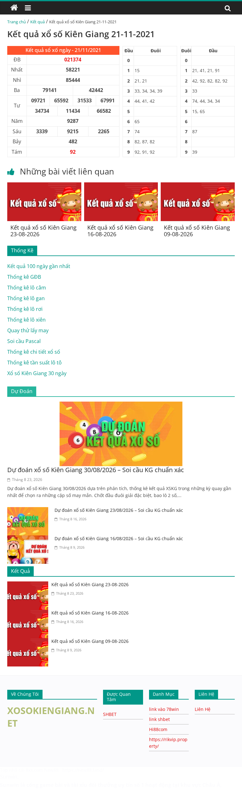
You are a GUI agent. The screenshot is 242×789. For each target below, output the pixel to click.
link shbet (159, 719)
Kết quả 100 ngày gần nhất (38, 266)
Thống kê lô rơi (25, 309)
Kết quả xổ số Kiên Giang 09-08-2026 (197, 231)
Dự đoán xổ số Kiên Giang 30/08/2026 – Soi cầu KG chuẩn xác (95, 470)
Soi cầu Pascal (24, 341)
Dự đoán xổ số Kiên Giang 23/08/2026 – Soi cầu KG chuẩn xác (119, 510)
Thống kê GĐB (24, 276)
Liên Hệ (202, 709)
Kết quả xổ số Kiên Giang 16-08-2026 (120, 231)
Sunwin (8, 776)
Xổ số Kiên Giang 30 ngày (36, 373)
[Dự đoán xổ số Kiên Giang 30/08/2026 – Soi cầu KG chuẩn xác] (121, 405)
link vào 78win (164, 709)
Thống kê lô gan (26, 298)
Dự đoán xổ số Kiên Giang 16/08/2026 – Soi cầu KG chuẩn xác (119, 538)
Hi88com (158, 729)
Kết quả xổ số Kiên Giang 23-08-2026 (43, 231)
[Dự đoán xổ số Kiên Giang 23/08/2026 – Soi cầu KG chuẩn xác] (29, 510)
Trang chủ (16, 22)
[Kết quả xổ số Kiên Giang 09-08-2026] (198, 186)
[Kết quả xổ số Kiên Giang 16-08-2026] (121, 186)
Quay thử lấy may (28, 330)
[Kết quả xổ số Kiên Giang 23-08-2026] (44, 186)
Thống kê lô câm (26, 287)
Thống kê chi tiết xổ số (33, 351)
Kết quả (37, 22)
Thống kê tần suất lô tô (34, 362)
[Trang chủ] (14, 7)
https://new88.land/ (83, 770)
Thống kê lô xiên (26, 319)
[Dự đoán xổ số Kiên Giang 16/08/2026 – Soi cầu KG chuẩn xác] (29, 539)
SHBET (110, 714)
